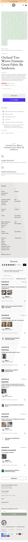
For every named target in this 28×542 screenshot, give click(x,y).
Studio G (3, 241)
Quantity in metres (7, 88)
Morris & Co (3, 225)
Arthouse (3, 194)
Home (2, 48)
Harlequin (17, 209)
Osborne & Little (4, 233)
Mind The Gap (4, 223)
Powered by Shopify (21, 526)
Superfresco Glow (5, 249)
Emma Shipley (18, 201)
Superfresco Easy (5, 248)
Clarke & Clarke (4, 201)
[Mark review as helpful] (24, 301)
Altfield (2, 191)
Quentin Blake (18, 231)
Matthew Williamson (5, 222)
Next (16, 222)
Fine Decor (3, 209)
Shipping (6, 85)
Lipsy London (18, 217)
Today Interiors (18, 238)
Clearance (3, 202)
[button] (2, 5)
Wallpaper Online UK (5, 254)
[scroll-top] (25, 539)
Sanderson (3, 238)
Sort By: (17, 278)
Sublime (3, 243)
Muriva (2, 227)
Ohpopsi (3, 231)
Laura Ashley (17, 215)
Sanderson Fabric (9, 133)
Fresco (2, 210)
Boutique (16, 191)
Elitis (16, 199)
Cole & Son (3, 204)
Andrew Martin (4, 193)
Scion (2, 239)
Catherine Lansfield (5, 199)
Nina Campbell (18, 223)
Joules (2, 215)
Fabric (6, 48)
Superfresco (4, 244)
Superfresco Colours (5, 246)
